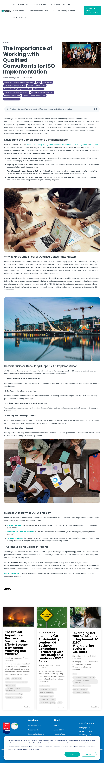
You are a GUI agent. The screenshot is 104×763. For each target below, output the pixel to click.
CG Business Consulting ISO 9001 (14, 85)
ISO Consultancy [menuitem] (34, 726)
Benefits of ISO (47, 82)
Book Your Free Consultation (92, 11)
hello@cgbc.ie (84, 727)
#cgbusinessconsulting (12, 96)
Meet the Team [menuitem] (60, 734)
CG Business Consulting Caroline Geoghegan (19, 82)
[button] (7, 109)
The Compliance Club (38, 10)
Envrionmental (44, 686)
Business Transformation (81, 686)
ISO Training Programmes (63, 10)
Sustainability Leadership (48, 689)
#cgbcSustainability (46, 693)
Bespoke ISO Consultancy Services (34, 96)
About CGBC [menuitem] (59, 730)
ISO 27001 (94, 144)
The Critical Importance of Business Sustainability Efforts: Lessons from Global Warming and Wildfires (16, 643)
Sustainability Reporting (47, 703)
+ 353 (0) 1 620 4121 (86, 723)
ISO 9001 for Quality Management (40, 144)
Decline (88, 754)
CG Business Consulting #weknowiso (16, 92)
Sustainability (40, 4)
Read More (28, 707)
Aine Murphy (44, 665)
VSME (60, 703)
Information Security (60, 4)
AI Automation (19, 17)
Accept (72, 754)
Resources (18, 10)
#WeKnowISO (38, 89)
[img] (92, 109)
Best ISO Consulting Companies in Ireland (17, 89)
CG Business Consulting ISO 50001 (42, 92)
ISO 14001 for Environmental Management (70, 144)
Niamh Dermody (9, 78)
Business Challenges (80, 689)
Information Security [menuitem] (36, 734)
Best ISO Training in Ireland (37, 85)
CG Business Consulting (12, 99)
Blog (38, 82)
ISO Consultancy (20, 4)
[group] (52, 109)
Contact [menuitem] (57, 726)
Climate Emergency (46, 696)
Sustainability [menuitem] (33, 730)
